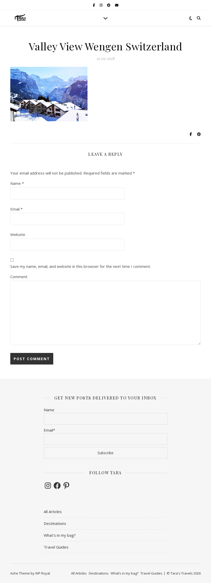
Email (16, 209)
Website (17, 234)
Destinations (55, 523)
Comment (19, 276)
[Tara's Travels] (20, 18)
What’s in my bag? (60, 535)
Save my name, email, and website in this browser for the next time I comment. (80, 266)
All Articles (53, 511)
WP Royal (42, 573)
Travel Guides (56, 547)
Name (17, 183)
